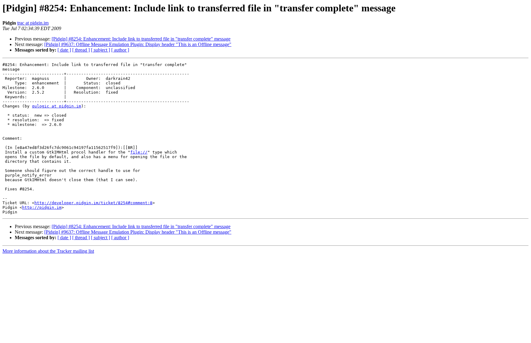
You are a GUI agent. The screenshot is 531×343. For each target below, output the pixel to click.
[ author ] (120, 50)
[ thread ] (81, 50)
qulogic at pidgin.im (56, 106)
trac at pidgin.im (33, 22)
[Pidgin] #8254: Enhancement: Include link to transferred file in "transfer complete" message (141, 38)
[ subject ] (100, 50)
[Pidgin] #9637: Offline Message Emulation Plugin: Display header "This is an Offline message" (137, 44)
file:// (139, 152)
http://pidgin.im (41, 207)
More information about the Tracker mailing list (48, 251)
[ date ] (64, 50)
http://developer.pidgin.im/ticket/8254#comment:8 (93, 203)
